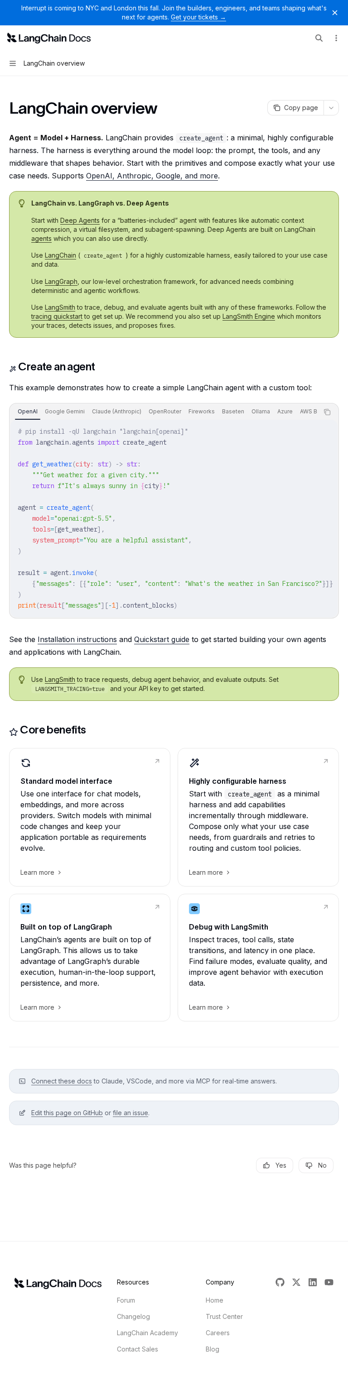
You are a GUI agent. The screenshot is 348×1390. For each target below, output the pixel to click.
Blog (212, 1349)
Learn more (37, 872)
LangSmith (60, 307)
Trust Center (224, 1316)
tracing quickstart (56, 316)
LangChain (60, 255)
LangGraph (61, 281)
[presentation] (164, 412)
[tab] (27, 411)
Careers (218, 1333)
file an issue (130, 1113)
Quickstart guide (161, 639)
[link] (89, 817)
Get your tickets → (198, 17)
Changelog (133, 1316)
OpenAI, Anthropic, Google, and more (152, 175)
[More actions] (336, 38)
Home (214, 1300)
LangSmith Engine (248, 316)
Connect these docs (61, 1081)
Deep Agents (80, 220)
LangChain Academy (147, 1333)
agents (41, 238)
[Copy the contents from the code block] (327, 412)
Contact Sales (137, 1349)
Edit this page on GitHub (67, 1113)
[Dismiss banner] (335, 13)
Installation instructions (77, 639)
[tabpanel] (174, 518)
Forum (126, 1300)
